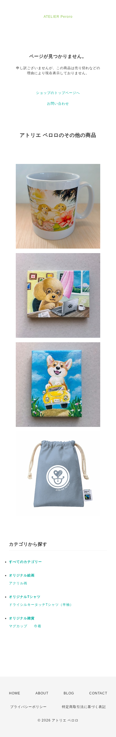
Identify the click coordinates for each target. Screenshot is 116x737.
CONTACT (98, 693)
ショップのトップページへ (58, 93)
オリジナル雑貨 (22, 618)
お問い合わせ (58, 104)
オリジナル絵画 (22, 575)
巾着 (37, 626)
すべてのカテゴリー (25, 562)
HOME (14, 693)
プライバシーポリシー (28, 707)
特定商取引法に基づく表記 (84, 707)
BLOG (69, 693)
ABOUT (41, 693)
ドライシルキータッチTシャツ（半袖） (41, 605)
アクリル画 (18, 583)
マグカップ (18, 626)
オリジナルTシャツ (25, 597)
